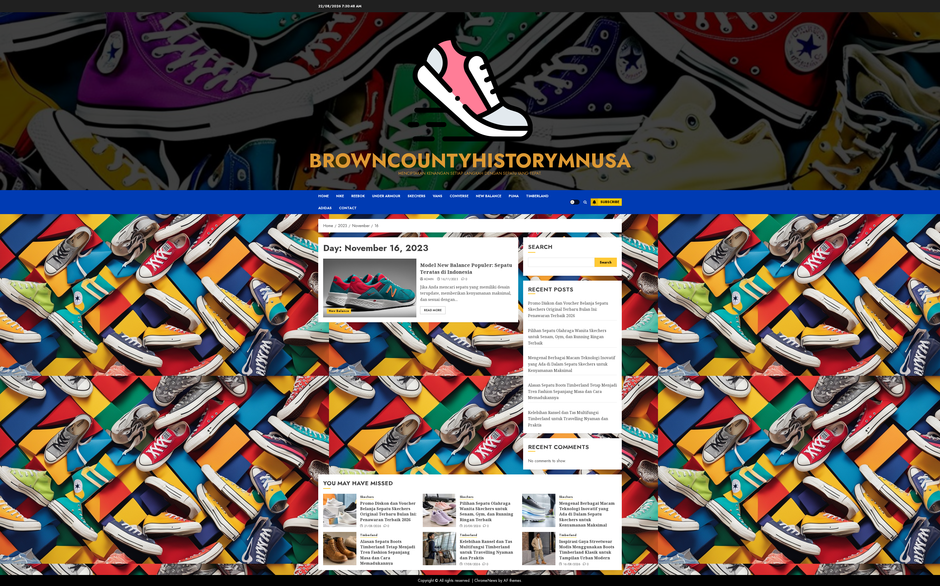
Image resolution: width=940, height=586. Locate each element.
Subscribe (609, 201)
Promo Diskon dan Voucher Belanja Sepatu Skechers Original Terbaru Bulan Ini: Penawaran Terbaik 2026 (568, 309)
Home (323, 196)
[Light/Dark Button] (575, 202)
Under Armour (386, 196)
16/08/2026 (572, 564)
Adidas (325, 208)
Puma (514, 196)
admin (429, 279)
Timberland (537, 196)
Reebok (358, 196)
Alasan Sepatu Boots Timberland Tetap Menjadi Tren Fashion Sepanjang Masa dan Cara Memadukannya (572, 391)
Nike (340, 196)
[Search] (585, 202)
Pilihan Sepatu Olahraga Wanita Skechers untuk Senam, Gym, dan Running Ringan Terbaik (567, 337)
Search (540, 246)
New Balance (488, 196)
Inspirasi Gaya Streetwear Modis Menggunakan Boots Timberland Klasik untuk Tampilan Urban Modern (586, 550)
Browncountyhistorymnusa (470, 160)
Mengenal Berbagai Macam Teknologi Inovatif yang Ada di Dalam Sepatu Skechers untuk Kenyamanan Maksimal (571, 364)
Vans (437, 196)
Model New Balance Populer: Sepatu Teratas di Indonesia (466, 268)
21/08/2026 (372, 526)
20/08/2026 (472, 526)
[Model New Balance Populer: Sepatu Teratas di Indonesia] (369, 288)
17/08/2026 (472, 564)
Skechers (416, 196)
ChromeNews (485, 580)
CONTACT (348, 208)
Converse (459, 196)
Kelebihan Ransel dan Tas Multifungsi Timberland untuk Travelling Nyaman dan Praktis (568, 419)
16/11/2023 (449, 279)
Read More (433, 310)
